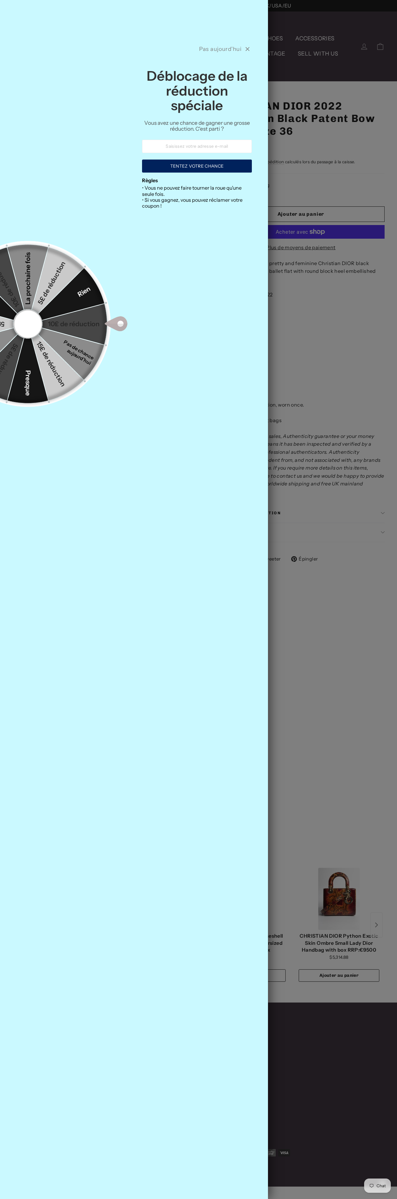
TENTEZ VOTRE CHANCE (197, 166)
